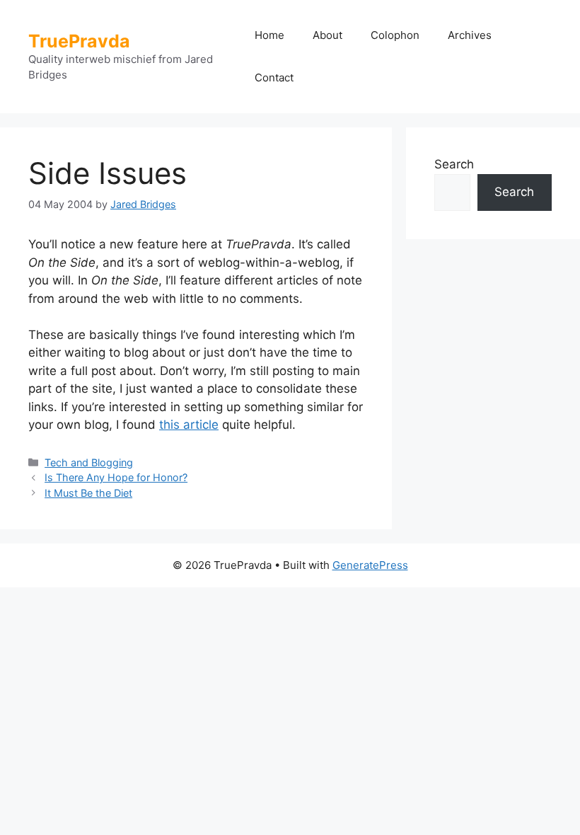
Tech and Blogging (89, 462)
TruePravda (79, 41)
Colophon (395, 35)
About (327, 35)
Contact (274, 77)
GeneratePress (370, 565)
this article (189, 425)
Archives (470, 35)
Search (454, 164)
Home (269, 35)
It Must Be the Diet (88, 493)
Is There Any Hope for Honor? (116, 477)
